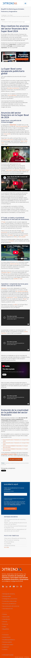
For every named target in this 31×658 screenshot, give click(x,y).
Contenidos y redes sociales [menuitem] (9, 601)
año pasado (22, 236)
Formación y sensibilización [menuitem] (9, 603)
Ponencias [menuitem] (5, 624)
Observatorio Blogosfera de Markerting (15, 538)
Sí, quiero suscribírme (15, 459)
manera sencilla (14, 264)
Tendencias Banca (9, 542)
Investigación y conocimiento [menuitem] (10, 598)
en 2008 (10, 235)
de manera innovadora (22, 291)
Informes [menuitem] (5, 621)
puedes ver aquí (18, 278)
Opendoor (4, 288)
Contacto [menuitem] (5, 649)
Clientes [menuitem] (5, 614)
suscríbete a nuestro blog (8, 454)
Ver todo (6, 547)
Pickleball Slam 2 (6, 272)
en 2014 (26, 235)
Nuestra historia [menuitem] (6, 637)
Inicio (8, 15)
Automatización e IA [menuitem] (8, 608)
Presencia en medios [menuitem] (8, 644)
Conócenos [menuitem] (6, 634)
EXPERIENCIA (5, 612)
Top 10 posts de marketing (11, 540)
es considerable (12, 95)
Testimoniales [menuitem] (6, 616)
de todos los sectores (13, 88)
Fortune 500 (7, 134)
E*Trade (3, 222)
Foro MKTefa (7, 543)
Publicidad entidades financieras (12, 463)
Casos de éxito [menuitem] (6, 619)
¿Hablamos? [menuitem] (6, 647)
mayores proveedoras (21, 126)
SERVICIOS (4, 592)
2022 (15, 236)
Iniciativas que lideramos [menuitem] (9, 639)
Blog (11, 15)
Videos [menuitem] (4, 626)
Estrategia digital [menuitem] (7, 596)
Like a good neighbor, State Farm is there (17, 170)
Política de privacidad (15, 504)
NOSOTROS (5, 632)
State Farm (13, 125)
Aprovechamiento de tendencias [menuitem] (11, 606)
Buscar (3, 19)
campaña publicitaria (7, 139)
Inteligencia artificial (9, 545)
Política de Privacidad (8, 654)
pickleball (11, 241)
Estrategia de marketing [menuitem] (9, 593)
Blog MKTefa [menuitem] (6, 629)
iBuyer (24, 299)
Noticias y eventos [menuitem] (7, 642)
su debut (15, 304)
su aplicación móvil (11, 297)
